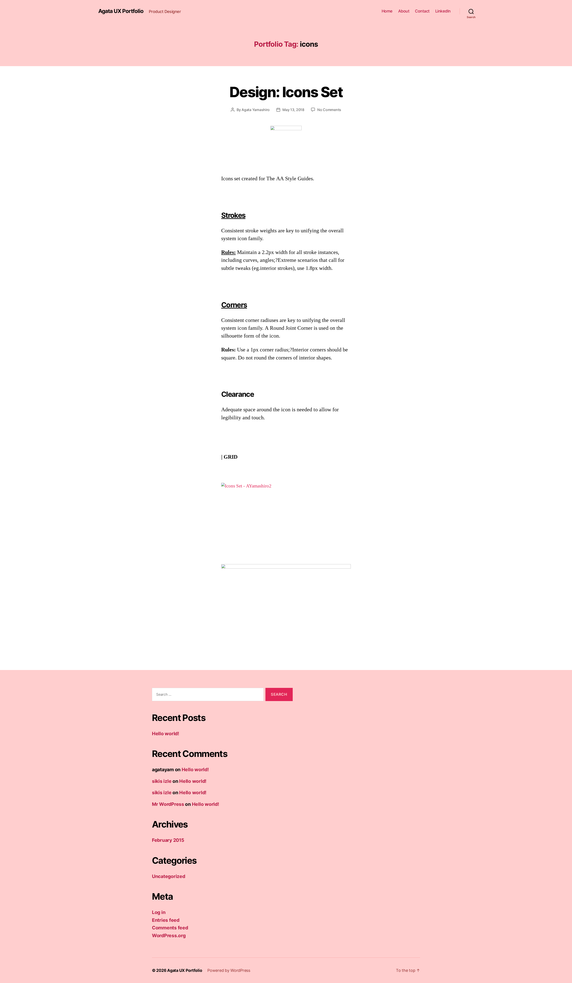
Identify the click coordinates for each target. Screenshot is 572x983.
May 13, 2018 (293, 109)
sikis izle (161, 781)
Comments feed (170, 927)
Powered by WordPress (228, 970)
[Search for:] (207, 695)
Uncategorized (168, 876)
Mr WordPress (168, 804)
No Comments (329, 109)
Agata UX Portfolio (120, 11)
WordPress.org (169, 935)
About (404, 11)
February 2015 (168, 840)
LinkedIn (443, 11)
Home (387, 11)
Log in (158, 912)
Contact (422, 11)
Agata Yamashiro (256, 109)
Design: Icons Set (286, 92)
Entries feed (165, 920)
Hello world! (165, 733)
